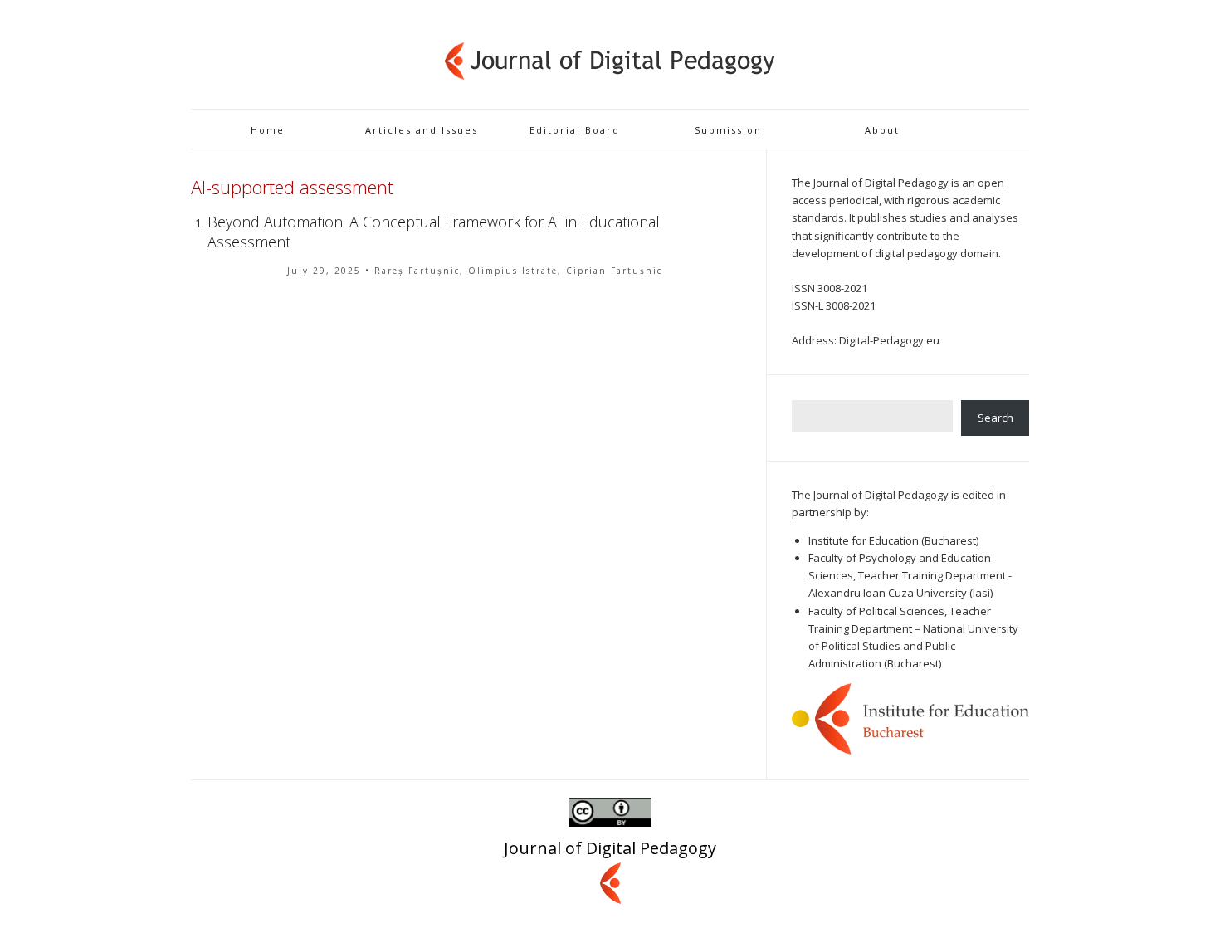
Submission (728, 130)
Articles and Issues (421, 130)
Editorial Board (574, 130)
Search (995, 417)
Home (268, 130)
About (882, 130)
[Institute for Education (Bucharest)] (910, 718)
